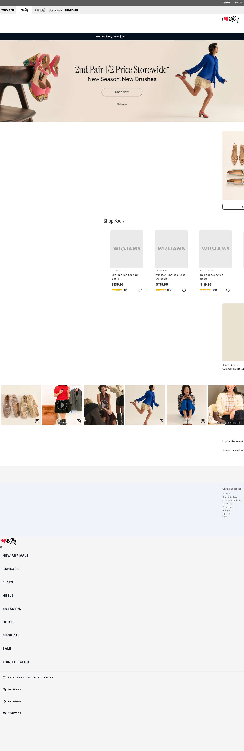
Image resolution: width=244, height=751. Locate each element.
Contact (226, 3)
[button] (62, 405)
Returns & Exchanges (232, 500)
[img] (21, 405)
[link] (37, 421)
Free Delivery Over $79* (111, 36)
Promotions (228, 507)
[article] (20, 405)
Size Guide (227, 504)
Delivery (239, 3)
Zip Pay (226, 514)
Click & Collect (229, 497)
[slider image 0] (122, 121)
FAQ (224, 517)
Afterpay (226, 510)
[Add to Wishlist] (139, 290)
